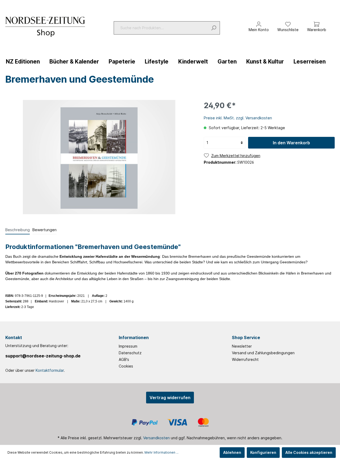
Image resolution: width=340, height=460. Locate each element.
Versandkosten (156, 438)
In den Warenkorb (291, 142)
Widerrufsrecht (245, 359)
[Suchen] (213, 28)
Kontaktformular (50, 370)
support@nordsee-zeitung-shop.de (42, 355)
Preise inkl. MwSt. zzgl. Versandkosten (238, 118)
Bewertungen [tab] (44, 229)
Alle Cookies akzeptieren (308, 452)
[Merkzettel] (288, 23)
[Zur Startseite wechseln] (45, 27)
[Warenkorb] (317, 23)
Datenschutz (130, 353)
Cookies (126, 366)
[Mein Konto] (259, 23)
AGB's (124, 359)
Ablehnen (232, 452)
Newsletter (242, 346)
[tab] (17, 229)
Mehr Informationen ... (161, 452)
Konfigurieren (263, 452)
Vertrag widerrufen (170, 397)
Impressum (128, 346)
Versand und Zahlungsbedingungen (263, 353)
